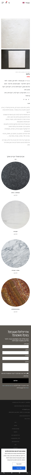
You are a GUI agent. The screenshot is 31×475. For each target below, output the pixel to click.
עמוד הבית (27, 72)
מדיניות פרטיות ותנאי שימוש (25, 415)
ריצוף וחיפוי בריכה (17, 87)
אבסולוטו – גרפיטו (15, 192)
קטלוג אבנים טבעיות (15, 428)
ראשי (15, 422)
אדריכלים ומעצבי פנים (15, 435)
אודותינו (15, 425)
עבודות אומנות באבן (15, 441)
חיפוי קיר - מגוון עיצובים (19, 84)
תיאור (28, 103)
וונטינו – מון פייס (15, 270)
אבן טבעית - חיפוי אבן (18, 81)
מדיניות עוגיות (10, 460)
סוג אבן (22, 72)
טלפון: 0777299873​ (26, 409)
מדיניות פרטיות (17, 460)
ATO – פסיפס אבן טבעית (15, 438)
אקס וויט (15, 231)
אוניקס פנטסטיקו (15, 309)
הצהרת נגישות (27, 418)
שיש (20, 72)
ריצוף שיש (10, 93)
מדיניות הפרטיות (9, 385)
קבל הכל (19, 468)
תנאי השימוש (10, 373)
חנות (15, 444)
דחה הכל (18, 464)
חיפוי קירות (23, 93)
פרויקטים (15, 431)
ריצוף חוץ (8, 87)
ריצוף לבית (17, 93)
